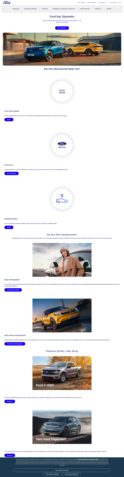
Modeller (16, 9)
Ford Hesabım (113, 2)
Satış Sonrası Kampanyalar (15, 344)
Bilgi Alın (9, 401)
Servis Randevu (91, 2)
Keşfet (9, 119)
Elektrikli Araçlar (30, 9)
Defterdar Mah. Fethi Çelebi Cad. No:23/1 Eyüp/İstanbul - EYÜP (64, 20)
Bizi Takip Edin (62, 28)
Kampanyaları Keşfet (13, 290)
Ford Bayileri (102, 2)
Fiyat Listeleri (81, 2)
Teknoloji (98, 9)
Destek (109, 9)
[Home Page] (7, 3)
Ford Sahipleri (85, 9)
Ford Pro (45, 9)
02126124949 (64, 22)
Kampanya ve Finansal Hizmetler (64, 9)
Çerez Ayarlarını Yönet (62, 470)
